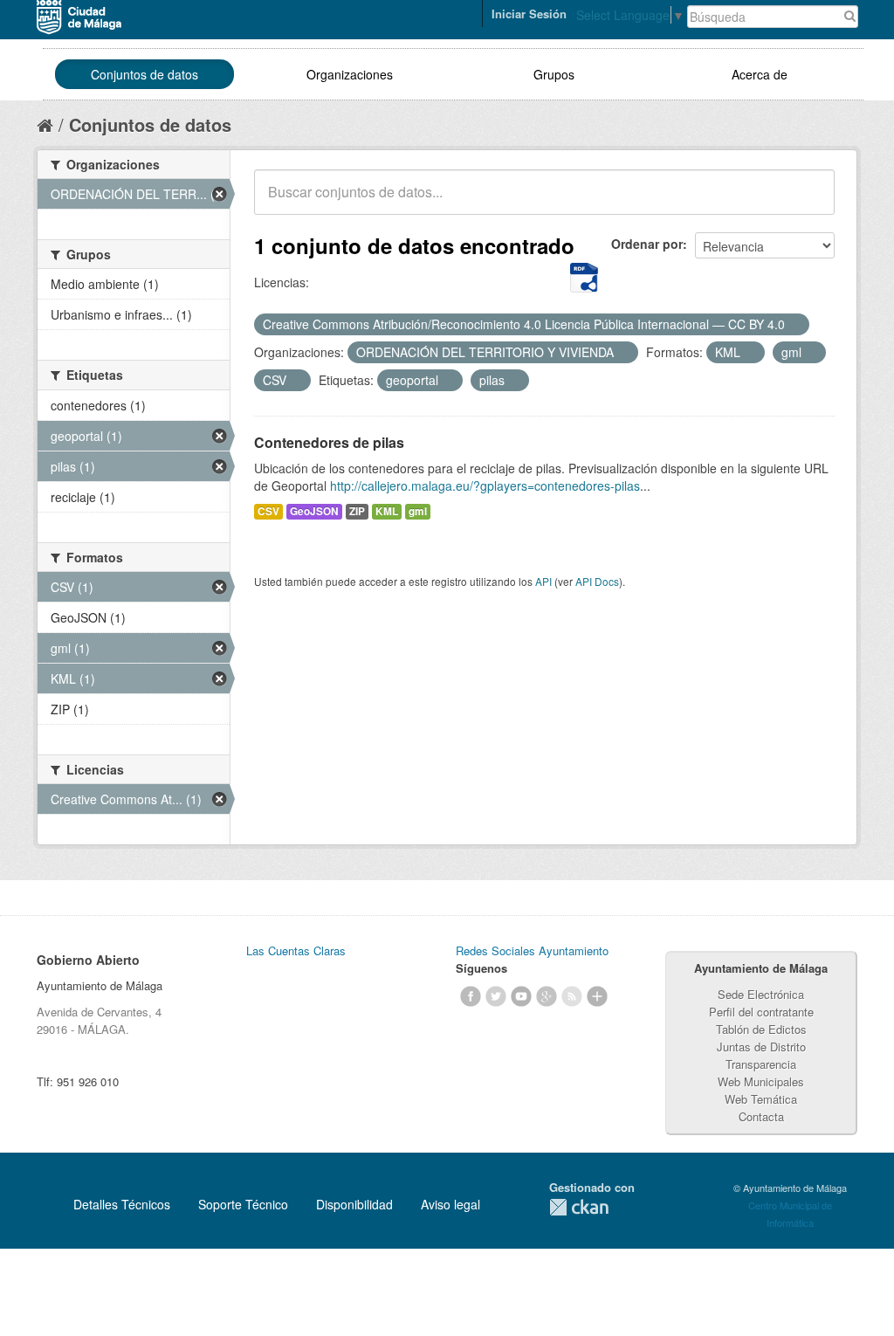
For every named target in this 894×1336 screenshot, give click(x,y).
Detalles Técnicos (121, 1204)
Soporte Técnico (243, 1204)
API (543, 581)
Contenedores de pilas (329, 442)
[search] (809, 202)
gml (418, 511)
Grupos (553, 74)
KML (386, 511)
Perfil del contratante (761, 1011)
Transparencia (761, 1064)
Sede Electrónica (761, 994)
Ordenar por (647, 243)
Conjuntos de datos (144, 74)
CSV (268, 511)
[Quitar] (794, 325)
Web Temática (761, 1099)
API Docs (597, 581)
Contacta (761, 1116)
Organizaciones (349, 74)
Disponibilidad (354, 1204)
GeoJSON (314, 511)
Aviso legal (450, 1204)
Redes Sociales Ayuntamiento (532, 950)
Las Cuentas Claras (296, 950)
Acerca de (759, 74)
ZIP (357, 511)
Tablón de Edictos (761, 1029)
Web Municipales (761, 1081)
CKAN (579, 1207)
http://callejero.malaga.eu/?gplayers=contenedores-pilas (485, 485)
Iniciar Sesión (529, 13)
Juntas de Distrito (761, 1046)
